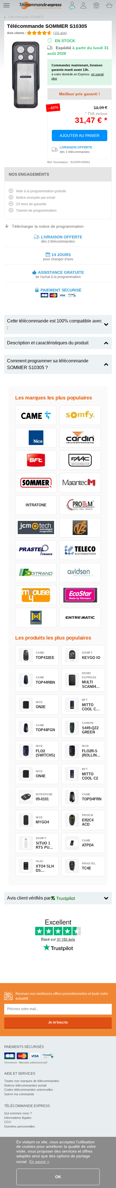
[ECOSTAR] (80, 595)
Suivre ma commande (19, 1094)
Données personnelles (19, 1126)
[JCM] (36, 527)
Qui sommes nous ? (18, 1113)
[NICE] (36, 438)
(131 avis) (60, 33)
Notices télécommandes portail (25, 1085)
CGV (7, 1122)
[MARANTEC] (80, 483)
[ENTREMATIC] (80, 617)
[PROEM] (80, 505)
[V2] (80, 527)
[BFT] (36, 460)
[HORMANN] (36, 617)
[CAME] (36, 415)
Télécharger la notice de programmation (48, 226)
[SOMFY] (80, 415)
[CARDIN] (80, 438)
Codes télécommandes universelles (28, 1089)
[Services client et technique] (96, 5)
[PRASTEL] (36, 550)
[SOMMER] (36, 483)
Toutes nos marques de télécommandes (31, 1081)
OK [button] (58, 1177)
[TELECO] (80, 550)
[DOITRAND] (36, 572)
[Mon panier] (109, 5)
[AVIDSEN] (80, 572)
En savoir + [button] (39, 1161)
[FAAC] (80, 460)
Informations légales (18, 1117)
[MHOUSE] (36, 595)
